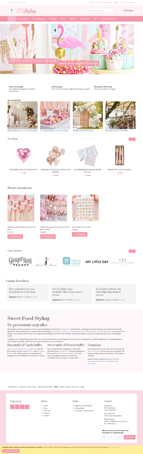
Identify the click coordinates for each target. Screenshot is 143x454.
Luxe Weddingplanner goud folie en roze (87, 170)
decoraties (91, 363)
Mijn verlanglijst (106, 2)
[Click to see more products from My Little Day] (71, 261)
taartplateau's (63, 351)
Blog (18, 2)
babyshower (65, 329)
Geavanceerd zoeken (45, 387)
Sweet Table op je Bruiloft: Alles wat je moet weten (67, 292)
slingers (72, 331)
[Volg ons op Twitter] (17, 406)
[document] (71, 449)
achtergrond (92, 361)
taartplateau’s (93, 331)
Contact (24, 2)
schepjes (41, 351)
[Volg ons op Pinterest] (27, 406)
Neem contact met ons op (69, 387)
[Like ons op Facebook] (12, 406)
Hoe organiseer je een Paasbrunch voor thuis (22, 290)
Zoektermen (12, 387)
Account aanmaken (128, 2)
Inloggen (116, 2)
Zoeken (46, 415)
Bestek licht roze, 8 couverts (119, 169)
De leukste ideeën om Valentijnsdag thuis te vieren (108, 292)
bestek (109, 331)
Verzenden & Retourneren (84, 411)
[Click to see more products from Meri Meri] (20, 261)
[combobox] (99, 10)
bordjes (101, 331)
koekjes (74, 353)
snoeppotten (55, 331)
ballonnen (81, 331)
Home (46, 406)
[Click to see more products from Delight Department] (97, 261)
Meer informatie (114, 447)
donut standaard (94, 351)
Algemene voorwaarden (83, 406)
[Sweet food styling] (21, 10)
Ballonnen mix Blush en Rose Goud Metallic (55, 170)
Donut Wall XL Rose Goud (81, 227)
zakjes (11, 353)
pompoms (65, 331)
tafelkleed (115, 359)
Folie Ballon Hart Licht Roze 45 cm (23, 169)
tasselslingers (110, 361)
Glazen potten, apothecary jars (18, 349)
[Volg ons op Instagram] (22, 406)
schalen (35, 349)
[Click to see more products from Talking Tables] (46, 261)
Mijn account (94, 2)
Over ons (11, 2)
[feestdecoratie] (67, 25)
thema (30, 351)
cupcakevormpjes (62, 353)
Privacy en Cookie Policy (27, 387)
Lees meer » (33, 297)
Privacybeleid (79, 408)
